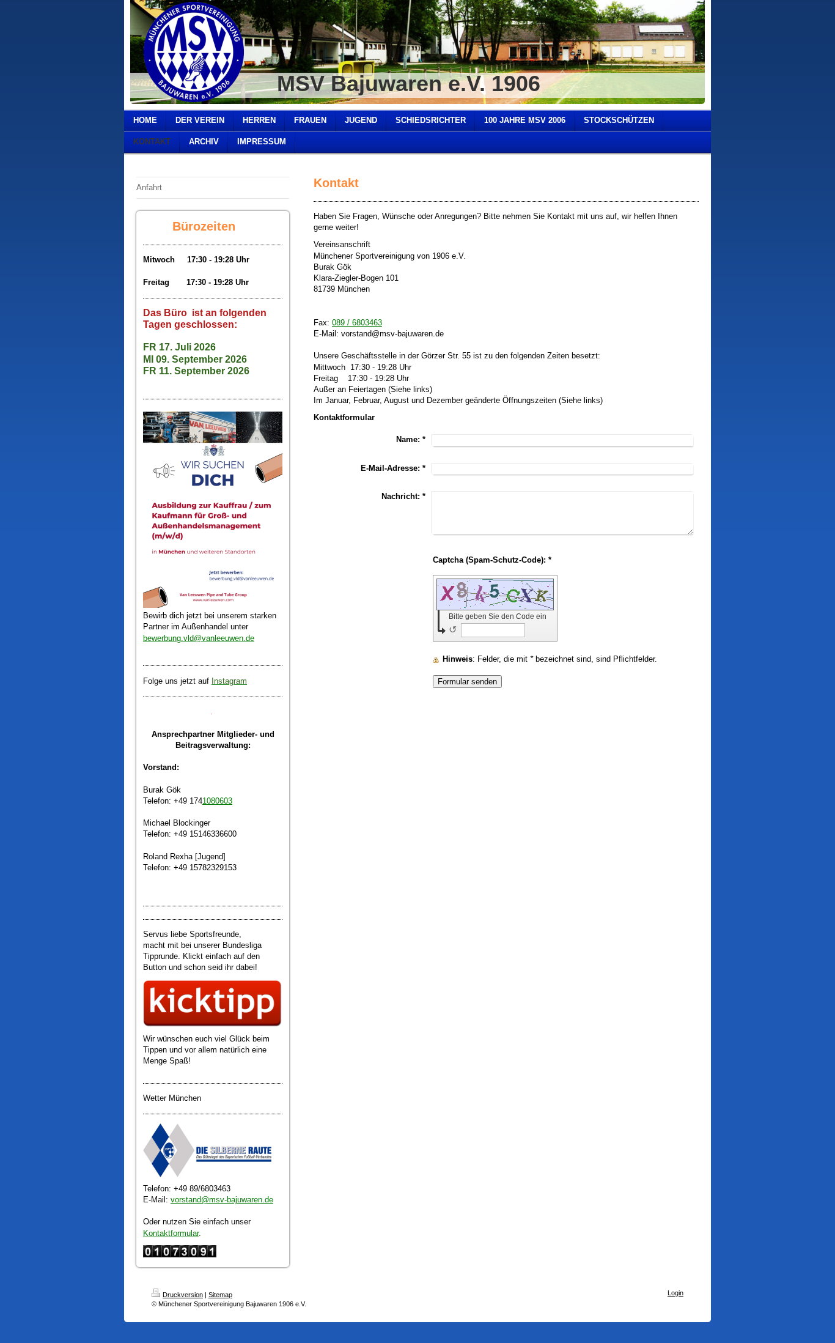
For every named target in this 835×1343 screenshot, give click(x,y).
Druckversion (183, 1294)
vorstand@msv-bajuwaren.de (222, 1199)
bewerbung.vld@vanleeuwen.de (198, 638)
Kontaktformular (171, 1233)
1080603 (217, 800)
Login (675, 1293)
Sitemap (220, 1294)
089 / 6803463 (357, 322)
